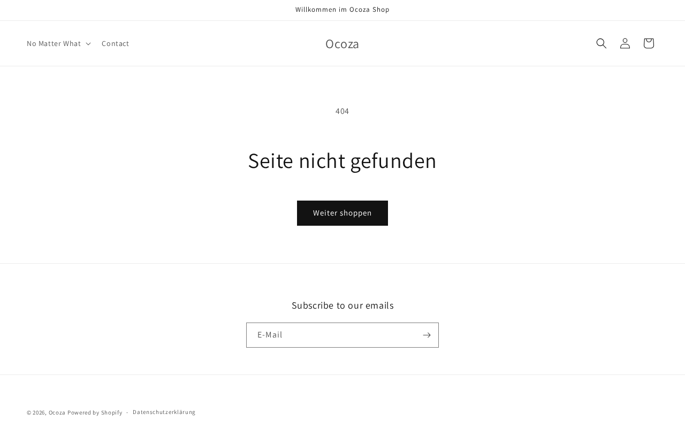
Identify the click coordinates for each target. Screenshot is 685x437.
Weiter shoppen (342, 213)
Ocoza (57, 412)
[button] (57, 43)
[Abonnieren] (426, 335)
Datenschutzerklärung (164, 412)
